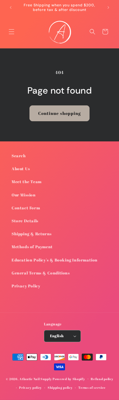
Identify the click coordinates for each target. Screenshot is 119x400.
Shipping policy (60, 387)
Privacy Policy (26, 286)
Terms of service (91, 387)
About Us (21, 168)
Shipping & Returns (32, 233)
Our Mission (24, 195)
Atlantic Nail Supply (35, 378)
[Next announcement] (108, 7)
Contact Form (26, 208)
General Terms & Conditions (41, 273)
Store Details (25, 220)
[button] (11, 31)
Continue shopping (59, 113)
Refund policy (102, 379)
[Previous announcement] (10, 7)
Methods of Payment (32, 246)
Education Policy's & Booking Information (55, 260)
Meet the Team (27, 181)
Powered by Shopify (69, 378)
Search (19, 155)
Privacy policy (30, 387)
